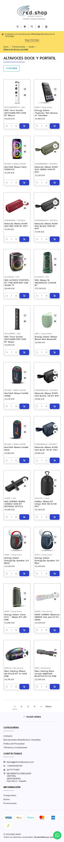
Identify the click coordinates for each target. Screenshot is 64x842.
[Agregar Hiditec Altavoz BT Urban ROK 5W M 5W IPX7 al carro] (55, 517)
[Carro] (46, 26)
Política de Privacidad (13, 743)
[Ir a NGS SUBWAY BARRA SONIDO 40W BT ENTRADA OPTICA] (16, 483)
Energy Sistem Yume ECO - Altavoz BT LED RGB (15, 617)
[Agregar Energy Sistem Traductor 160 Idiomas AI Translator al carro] (55, 126)
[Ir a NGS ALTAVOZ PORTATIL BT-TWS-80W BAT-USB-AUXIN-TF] (16, 262)
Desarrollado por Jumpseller (47, 837)
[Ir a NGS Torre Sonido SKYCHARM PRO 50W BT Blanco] (16, 92)
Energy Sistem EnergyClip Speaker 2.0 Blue (47, 560)
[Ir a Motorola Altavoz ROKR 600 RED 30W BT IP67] (16, 205)
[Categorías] (24, 27)
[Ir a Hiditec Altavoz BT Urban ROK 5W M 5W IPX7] (47, 483)
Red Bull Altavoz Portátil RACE (16, 448)
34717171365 (13, 769)
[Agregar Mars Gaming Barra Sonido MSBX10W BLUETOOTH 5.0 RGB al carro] (55, 686)
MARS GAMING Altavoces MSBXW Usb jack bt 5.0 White (47, 617)
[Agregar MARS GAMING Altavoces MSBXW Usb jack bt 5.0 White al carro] (55, 630)
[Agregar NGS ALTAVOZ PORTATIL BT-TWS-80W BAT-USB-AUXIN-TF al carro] (24, 295)
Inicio (6, 47)
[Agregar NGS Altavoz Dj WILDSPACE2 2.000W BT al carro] (55, 295)
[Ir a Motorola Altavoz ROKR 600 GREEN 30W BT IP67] (47, 149)
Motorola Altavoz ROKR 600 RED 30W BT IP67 (16, 225)
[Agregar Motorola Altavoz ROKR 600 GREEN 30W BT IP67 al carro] (55, 182)
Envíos (6, 799)
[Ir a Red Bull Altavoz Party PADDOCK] (16, 149)
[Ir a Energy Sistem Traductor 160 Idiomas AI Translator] (47, 92)
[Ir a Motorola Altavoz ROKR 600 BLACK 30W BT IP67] (47, 205)
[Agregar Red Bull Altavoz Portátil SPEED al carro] (24, 406)
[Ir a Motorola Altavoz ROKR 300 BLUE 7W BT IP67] (47, 429)
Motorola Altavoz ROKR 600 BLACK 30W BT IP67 (46, 226)
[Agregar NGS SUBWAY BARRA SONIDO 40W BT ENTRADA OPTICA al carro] (24, 517)
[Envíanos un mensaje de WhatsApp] (57, 835)
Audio (31, 47)
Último (48, 706)
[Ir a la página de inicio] (32, 12)
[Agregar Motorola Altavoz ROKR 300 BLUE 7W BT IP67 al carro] (55, 460)
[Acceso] (39, 26)
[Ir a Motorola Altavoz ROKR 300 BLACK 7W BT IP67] (47, 375)
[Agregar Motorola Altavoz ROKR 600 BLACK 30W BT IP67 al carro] (55, 239)
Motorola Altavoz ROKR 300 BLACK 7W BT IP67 (47, 394)
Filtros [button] (12, 68)
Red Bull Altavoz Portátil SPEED (16, 394)
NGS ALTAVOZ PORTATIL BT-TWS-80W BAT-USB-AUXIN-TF (16, 283)
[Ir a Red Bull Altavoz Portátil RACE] (16, 429)
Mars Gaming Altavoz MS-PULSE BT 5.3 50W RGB (15, 674)
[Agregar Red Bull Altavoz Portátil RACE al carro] (24, 460)
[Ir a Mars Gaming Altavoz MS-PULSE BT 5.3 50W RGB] (16, 653)
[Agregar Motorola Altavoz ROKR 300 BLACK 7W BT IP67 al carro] (55, 406)
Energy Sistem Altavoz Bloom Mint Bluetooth (46, 338)
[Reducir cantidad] (7, 126)
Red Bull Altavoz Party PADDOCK (15, 168)
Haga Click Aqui (32, 40)
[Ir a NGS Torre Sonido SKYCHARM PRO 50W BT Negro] (16, 319)
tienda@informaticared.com (20, 762)
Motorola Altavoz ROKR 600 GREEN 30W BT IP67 (46, 170)
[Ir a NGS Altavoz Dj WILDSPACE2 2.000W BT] (47, 262)
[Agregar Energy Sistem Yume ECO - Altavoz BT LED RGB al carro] (24, 630)
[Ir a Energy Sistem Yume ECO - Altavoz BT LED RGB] (16, 596)
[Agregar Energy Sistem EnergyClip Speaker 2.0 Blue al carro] (55, 573)
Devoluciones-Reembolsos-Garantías (22, 740)
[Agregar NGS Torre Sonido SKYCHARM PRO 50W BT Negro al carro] (24, 352)
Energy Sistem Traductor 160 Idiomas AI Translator (46, 113)
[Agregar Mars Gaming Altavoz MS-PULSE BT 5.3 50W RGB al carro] (24, 686)
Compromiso (9, 795)
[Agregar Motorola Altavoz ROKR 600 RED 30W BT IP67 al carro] (24, 239)
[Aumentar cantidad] (16, 126)
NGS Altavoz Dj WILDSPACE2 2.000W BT (45, 283)
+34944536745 (14, 766)
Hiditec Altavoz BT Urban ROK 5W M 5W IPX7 (46, 504)
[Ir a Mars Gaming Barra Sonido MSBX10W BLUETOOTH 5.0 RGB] (47, 653)
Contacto (7, 736)
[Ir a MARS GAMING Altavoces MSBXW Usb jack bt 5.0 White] (47, 596)
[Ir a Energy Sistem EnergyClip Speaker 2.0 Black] (16, 540)
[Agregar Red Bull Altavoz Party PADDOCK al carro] (24, 182)
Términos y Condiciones (15, 747)
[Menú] (17, 27)
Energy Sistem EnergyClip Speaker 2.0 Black (16, 560)
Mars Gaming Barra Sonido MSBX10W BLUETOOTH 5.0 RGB (45, 674)
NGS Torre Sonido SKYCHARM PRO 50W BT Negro (15, 339)
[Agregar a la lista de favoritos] (25, 89)
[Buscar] (31, 27)
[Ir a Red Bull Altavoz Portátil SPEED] (16, 375)
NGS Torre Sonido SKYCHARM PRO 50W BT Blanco (15, 113)
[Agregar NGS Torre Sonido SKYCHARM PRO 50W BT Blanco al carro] (24, 126)
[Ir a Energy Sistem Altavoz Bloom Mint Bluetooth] (47, 319)
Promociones (18, 47)
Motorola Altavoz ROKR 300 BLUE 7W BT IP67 (46, 448)
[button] (32, 717)
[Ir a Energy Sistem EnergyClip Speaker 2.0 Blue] (47, 540)
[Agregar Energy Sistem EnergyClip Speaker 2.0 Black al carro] (24, 573)
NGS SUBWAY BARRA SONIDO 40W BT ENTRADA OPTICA (14, 504)
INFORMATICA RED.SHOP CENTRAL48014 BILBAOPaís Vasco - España (19, 777)
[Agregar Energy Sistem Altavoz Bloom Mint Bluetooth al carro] (55, 352)
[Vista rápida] (25, 95)
